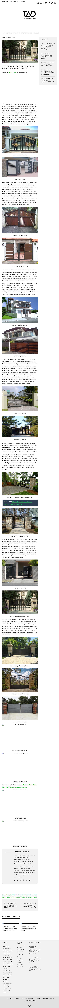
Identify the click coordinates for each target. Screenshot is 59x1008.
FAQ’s (20, 958)
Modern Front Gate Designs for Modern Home (28, 928)
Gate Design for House (30, 896)
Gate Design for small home (11, 897)
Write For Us (21, 1)
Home (4, 37)
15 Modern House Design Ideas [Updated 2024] (47, 64)
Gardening (36, 33)
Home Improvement (26, 33)
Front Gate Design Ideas (14, 896)
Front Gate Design (12, 894)
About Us (5, 1)
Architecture (8, 33)
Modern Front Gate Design (29, 897)
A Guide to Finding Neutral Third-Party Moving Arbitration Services (48, 46)
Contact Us (12, 1)
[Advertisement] (29, 27)
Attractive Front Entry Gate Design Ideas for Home (10, 928)
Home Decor (16, 33)
